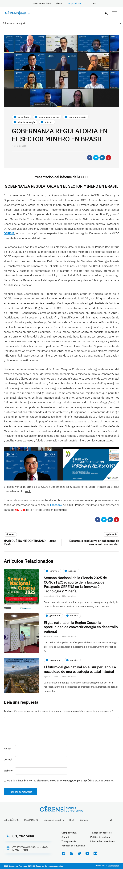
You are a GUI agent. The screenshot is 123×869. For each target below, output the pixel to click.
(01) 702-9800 (23, 836)
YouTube (20, 510)
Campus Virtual (74, 3)
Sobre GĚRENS (11, 820)
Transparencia (69, 841)
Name (7, 748)
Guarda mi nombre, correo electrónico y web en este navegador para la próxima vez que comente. (60, 780)
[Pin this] (108, 157)
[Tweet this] (96, 157)
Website (8, 770)
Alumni (59, 3)
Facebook (56, 505)
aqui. (28, 491)
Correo (8, 759)
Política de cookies (100, 837)
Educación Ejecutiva (54, 820)
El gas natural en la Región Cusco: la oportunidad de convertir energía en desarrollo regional (81, 627)
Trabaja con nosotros (101, 832)
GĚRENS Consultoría (41, 3)
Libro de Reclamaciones (102, 841)
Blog (71, 820)
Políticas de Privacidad (73, 845)
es (94, 3)
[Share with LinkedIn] (102, 157)
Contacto (84, 820)
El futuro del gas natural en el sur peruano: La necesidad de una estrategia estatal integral (80, 669)
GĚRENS (9, 233)
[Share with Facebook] (89, 157)
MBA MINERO (31, 820)
